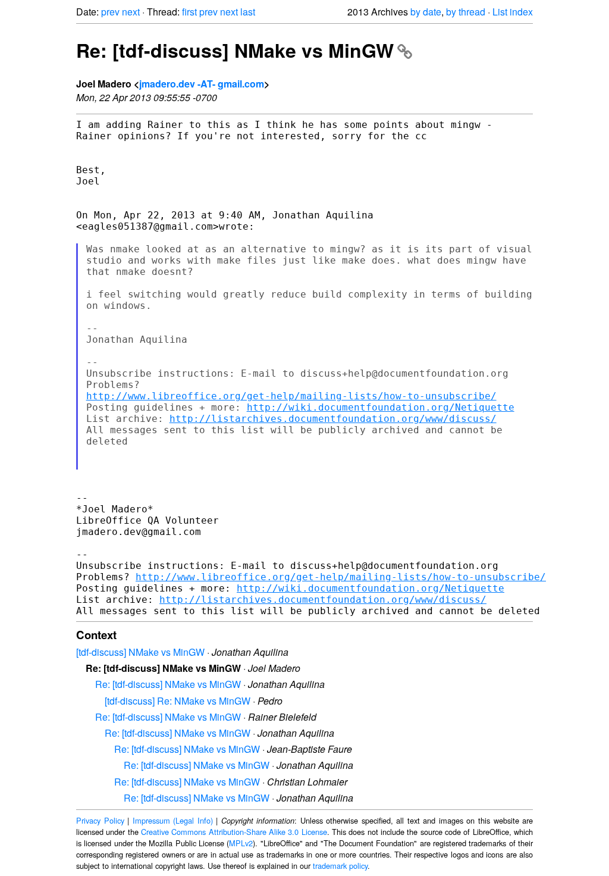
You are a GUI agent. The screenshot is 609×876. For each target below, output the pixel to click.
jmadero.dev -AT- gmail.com (201, 83)
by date (425, 11)
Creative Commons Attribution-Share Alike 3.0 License (234, 831)
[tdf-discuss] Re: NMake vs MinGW (177, 701)
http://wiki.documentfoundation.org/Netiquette (380, 407)
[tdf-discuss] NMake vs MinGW (140, 652)
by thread (465, 11)
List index (512, 11)
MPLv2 (241, 843)
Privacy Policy (100, 820)
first (189, 11)
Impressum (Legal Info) (173, 820)
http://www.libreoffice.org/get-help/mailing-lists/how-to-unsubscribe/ (291, 396)
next (131, 11)
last (247, 11)
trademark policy (340, 865)
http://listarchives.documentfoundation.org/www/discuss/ (333, 418)
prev (110, 11)
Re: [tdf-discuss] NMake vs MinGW (235, 50)
